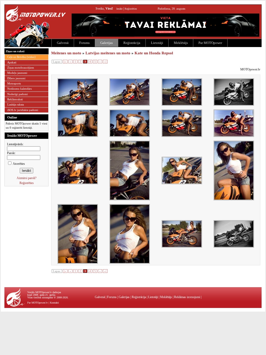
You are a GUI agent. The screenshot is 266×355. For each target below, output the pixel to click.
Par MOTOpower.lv (37, 302)
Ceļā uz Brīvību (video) (21, 56)
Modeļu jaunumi (17, 72)
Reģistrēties (131, 8)
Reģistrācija (131, 43)
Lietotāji (157, 43)
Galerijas (106, 43)
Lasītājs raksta (15, 104)
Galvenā (63, 43)
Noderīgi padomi (17, 94)
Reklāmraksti (15, 99)
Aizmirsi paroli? (26, 178)
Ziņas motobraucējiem (20, 67)
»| (105, 61)
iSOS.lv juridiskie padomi (22, 109)
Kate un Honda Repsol (154, 53)
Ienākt (119, 8)
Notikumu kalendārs (19, 88)
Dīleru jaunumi (16, 78)
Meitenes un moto (66, 53)
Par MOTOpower (210, 43)
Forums (84, 43)
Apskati (11, 62)
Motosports (14, 83)
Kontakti (54, 302)
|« (65, 61)
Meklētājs (181, 43)
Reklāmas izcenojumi (187, 297)
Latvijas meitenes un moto (107, 53)
